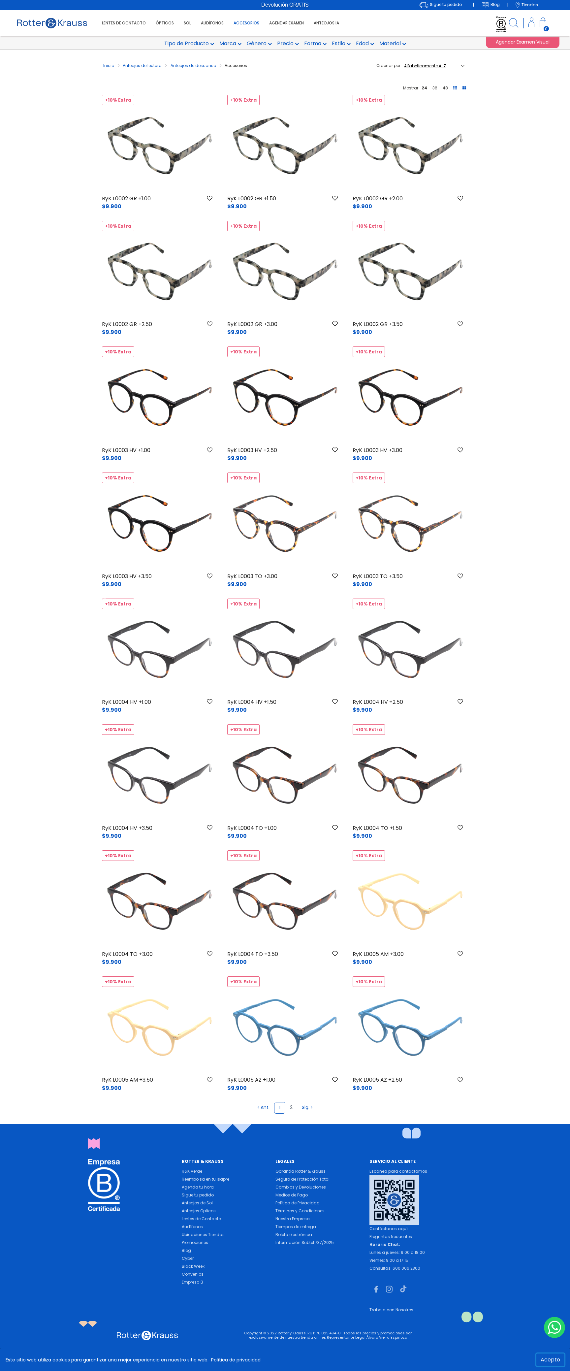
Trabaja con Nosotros (391, 1310)
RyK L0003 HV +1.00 (126, 450)
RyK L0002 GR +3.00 (252, 324)
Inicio (109, 65)
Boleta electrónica (293, 1234)
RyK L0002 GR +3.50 (378, 324)
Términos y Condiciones (300, 1211)
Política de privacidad (236, 1359)
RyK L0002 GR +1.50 (251, 198)
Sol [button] (187, 23)
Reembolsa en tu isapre (205, 1179)
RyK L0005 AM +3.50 (127, 1080)
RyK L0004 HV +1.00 (126, 702)
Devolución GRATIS (285, 5)
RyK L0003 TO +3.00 (252, 576)
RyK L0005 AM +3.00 (378, 954)
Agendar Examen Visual (523, 42)
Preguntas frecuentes (390, 1236)
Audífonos (192, 1226)
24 (424, 88)
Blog (186, 1250)
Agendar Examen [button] (286, 23)
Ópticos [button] (165, 23)
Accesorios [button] (246, 23)
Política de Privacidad (297, 1203)
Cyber (188, 1258)
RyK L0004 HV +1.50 (251, 702)
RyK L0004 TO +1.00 (252, 828)
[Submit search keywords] (513, 23)
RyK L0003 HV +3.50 (127, 576)
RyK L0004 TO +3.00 (127, 954)
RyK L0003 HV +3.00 (377, 450)
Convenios (193, 1274)
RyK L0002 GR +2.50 (127, 324)
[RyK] (52, 22)
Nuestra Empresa (292, 1219)
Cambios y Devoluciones (300, 1187)
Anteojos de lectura (143, 65)
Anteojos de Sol (197, 1203)
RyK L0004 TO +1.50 (377, 828)
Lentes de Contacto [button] (124, 23)
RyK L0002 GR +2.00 (378, 198)
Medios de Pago (291, 1195)
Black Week (193, 1266)
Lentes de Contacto (201, 1219)
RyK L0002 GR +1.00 (126, 198)
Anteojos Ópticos (199, 1211)
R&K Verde (192, 1171)
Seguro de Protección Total (302, 1179)
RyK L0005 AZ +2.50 (377, 1080)
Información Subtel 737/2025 (304, 1242)
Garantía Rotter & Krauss (300, 1171)
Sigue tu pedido (198, 1195)
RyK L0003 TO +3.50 (378, 576)
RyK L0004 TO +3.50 (252, 954)
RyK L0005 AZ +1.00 (251, 1080)
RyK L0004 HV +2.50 (378, 702)
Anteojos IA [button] (326, 23)
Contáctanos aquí (388, 1228)
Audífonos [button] (212, 23)
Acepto (550, 1359)
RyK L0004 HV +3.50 (127, 828)
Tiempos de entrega (295, 1226)
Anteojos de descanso (194, 65)
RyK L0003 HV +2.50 (252, 450)
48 (445, 88)
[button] (531, 23)
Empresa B (192, 1282)
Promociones (195, 1242)
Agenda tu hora (198, 1187)
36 (434, 88)
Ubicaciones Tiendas (203, 1234)
